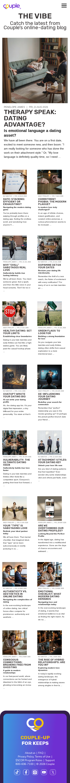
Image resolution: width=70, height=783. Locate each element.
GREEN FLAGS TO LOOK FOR (49, 332)
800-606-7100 (24, 764)
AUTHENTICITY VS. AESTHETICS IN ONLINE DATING (15, 594)
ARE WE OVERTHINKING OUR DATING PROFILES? (51, 528)
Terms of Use (42, 756)
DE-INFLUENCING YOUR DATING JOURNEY (49, 396)
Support (50, 760)
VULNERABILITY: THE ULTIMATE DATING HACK (16, 462)
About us (30, 753)
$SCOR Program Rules (29, 760)
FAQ (41, 753)
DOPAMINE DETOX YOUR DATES (49, 266)
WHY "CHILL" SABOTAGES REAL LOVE (14, 267)
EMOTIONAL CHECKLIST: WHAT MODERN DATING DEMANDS (49, 595)
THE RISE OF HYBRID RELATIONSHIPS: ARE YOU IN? (51, 662)
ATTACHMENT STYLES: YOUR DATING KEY (52, 461)
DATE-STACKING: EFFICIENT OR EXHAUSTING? (14, 202)
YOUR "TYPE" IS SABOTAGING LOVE (15, 527)
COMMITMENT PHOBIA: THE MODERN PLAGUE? (52, 202)
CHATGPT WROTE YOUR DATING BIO (14, 395)
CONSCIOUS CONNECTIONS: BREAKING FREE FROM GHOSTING (17, 663)
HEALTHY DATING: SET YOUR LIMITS (17, 332)
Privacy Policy (26, 756)
